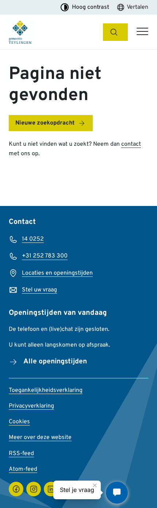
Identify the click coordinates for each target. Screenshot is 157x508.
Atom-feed (23, 469)
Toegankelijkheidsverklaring (46, 390)
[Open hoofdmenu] (142, 32)
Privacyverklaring (31, 406)
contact (131, 144)
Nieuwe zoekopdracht (44, 123)
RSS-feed (21, 453)
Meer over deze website (40, 437)
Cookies (19, 421)
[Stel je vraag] (117, 493)
